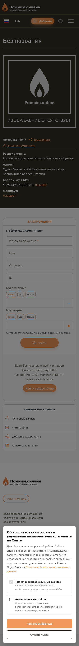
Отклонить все (39, 634)
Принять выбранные (40, 623)
